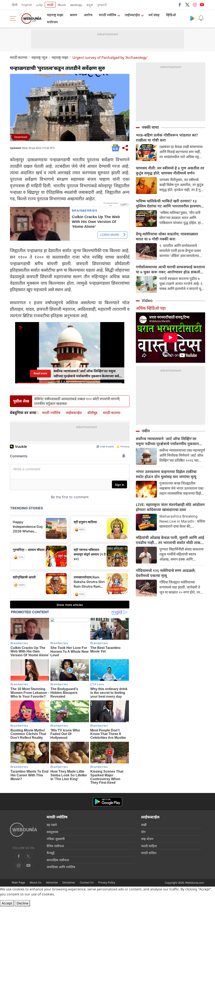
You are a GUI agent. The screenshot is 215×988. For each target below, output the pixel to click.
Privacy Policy (106, 882)
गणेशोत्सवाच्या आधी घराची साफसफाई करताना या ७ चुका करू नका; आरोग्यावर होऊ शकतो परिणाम (170, 269)
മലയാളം (76, 5)
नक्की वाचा (150, 127)
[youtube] (202, 4)
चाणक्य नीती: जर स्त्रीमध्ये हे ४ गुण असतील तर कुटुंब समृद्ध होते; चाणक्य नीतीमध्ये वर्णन (170, 170)
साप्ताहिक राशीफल (58, 860)
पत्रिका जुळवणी (56, 839)
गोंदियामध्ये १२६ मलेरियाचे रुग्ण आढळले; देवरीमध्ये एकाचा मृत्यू (165, 573)
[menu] (14, 18)
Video (147, 300)
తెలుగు (62, 5)
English (27, 5)
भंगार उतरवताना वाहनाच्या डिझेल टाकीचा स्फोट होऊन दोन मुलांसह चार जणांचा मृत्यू (166, 474)
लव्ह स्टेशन (147, 839)
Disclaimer (68, 882)
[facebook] (180, 4)
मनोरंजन (52, 22)
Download (20, 137)
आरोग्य (88, 15)
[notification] (201, 18)
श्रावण (73, 15)
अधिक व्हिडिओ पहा (151, 308)
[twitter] (187, 4)
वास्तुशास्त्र (52, 832)
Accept (7, 903)
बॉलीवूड (92, 412)
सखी (144, 825)
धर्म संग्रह (154, 15)
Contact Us (87, 882)
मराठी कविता (148, 853)
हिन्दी (14, 5)
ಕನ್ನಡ (90, 5)
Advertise (52, 882)
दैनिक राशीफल (55, 846)
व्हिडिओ (171, 15)
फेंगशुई (50, 853)
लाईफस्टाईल (132, 15)
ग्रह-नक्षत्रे (52, 825)
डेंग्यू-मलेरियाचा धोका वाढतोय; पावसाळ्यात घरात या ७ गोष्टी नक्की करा (167, 236)
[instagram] (194, 4)
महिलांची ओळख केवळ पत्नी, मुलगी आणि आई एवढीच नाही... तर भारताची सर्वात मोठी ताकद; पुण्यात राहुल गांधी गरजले (170, 540)
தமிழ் (39, 5)
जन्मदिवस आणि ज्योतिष (61, 867)
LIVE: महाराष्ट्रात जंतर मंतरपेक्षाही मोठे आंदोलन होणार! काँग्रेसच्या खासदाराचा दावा (170, 507)
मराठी (50, 5)
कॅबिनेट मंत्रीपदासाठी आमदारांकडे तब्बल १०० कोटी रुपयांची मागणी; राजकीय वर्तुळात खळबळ (77, 401)
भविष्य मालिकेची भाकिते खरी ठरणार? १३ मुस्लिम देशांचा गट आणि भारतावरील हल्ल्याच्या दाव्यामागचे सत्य (170, 203)
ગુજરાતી (102, 5)
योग (143, 832)
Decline (22, 903)
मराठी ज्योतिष (107, 15)
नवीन (146, 431)
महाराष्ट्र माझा (55, 15)
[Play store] (192, 18)
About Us (35, 882)
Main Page (18, 882)
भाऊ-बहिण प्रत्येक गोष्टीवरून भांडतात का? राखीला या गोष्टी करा (167, 137)
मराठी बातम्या (18, 57)
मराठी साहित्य (149, 846)
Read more (40, 373)
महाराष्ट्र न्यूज (39, 57)
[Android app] (107, 801)
